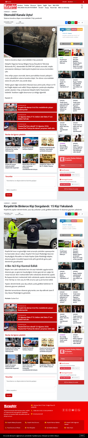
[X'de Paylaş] (69, 22)
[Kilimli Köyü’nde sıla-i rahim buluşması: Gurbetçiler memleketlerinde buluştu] (30, 158)
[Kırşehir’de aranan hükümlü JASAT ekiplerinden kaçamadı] (13, 158)
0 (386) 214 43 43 (66, 175)
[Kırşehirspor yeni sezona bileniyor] (64, 52)
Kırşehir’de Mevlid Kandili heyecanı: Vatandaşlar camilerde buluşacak (47, 149)
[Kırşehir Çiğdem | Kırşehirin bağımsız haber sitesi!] (10, 6)
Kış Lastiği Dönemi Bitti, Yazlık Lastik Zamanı (64, 148)
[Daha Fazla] (76, 22)
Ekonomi (33, 5)
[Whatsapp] (76, 410)
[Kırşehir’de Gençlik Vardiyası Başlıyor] (30, 141)
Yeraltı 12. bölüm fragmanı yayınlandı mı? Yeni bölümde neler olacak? (77, 149)
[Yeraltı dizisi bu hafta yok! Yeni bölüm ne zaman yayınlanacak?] (78, 117)
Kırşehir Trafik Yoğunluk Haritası (71, 423)
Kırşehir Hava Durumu (33, 422)
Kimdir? (41, 7)
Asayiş (47, 7)
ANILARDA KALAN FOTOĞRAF (27, 7)
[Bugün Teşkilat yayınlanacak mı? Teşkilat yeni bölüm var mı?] (78, 74)
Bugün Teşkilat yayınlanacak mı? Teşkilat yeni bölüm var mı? (77, 85)
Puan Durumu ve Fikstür (13, 428)
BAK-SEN (56, 5)
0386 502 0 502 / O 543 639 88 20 (43, 410)
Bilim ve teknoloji (63, 7)
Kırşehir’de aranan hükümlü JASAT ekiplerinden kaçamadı (12, 166)
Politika (26, 5)
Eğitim (40, 5)
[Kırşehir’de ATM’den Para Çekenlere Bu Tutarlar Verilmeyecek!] (13, 141)
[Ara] (82, 5)
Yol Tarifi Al (76, 175)
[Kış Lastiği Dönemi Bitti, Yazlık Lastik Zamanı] (64, 138)
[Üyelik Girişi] (82, 2)
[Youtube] (72, 410)
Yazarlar (9, 2)
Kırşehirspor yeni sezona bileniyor (63, 61)
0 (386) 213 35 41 (66, 184)
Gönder (9, 195)
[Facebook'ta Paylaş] (66, 22)
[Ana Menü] (82, 8)
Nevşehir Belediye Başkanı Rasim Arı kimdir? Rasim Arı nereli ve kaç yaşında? (77, 64)
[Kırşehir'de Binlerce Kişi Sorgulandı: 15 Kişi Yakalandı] (30, 233)
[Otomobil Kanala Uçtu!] (30, 42)
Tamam (82, 435)
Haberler (7, 11)
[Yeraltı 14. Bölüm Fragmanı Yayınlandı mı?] (64, 74)
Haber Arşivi (70, 428)
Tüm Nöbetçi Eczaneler (72, 189)
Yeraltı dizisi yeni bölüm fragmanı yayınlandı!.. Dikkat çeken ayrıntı (77, 107)
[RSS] (79, 410)
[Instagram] (69, 410)
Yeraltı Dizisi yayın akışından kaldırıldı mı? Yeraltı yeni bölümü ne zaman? (64, 107)
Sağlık (45, 5)
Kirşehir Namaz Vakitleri (53, 422)
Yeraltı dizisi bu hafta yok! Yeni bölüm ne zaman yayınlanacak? (77, 128)
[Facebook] (63, 410)
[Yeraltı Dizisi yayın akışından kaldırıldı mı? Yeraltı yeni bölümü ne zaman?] (64, 95)
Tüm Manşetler (31, 428)
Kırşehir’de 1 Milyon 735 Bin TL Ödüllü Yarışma (47, 165)
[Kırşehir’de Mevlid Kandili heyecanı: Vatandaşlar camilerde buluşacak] (47, 141)
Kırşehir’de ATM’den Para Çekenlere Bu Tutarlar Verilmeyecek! (12, 149)
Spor (49, 5)
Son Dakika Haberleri (52, 428)
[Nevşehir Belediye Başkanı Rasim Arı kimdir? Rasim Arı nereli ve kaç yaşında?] (78, 52)
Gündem (20, 5)
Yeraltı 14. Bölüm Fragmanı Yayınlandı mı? (64, 84)
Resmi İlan (53, 7)
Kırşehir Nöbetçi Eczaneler (14, 422)
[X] (66, 410)
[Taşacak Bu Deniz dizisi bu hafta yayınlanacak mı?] (64, 117)
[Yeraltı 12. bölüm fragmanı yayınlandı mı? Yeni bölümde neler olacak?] (78, 138)
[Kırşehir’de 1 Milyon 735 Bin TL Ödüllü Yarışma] (47, 158)
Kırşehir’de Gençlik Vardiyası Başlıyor (28, 148)
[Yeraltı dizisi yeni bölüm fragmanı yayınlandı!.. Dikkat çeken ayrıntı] (78, 95)
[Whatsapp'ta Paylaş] (72, 22)
